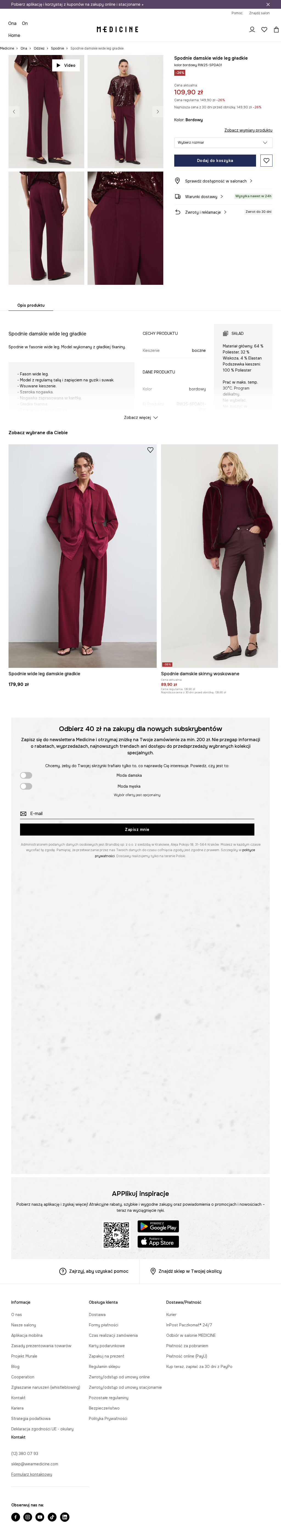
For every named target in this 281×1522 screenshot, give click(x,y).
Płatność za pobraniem (187, 1345)
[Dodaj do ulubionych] (266, 161)
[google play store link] (158, 1227)
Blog (15, 1366)
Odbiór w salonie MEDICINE (191, 1335)
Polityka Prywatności (108, 1418)
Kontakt (18, 1397)
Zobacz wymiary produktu (248, 130)
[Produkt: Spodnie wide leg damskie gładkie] (83, 556)
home (14, 35)
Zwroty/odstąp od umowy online (119, 1377)
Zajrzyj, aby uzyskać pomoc (98, 1271)
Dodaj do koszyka (215, 160)
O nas (16, 1314)
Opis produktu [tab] (30, 305)
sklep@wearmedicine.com (34, 1464)
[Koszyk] (275, 30)
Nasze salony (23, 1325)
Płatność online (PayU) (186, 1356)
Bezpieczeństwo (104, 1408)
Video (69, 65)
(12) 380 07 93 (24, 1453)
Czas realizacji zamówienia (113, 1335)
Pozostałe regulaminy (108, 1397)
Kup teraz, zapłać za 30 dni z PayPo (199, 1366)
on (25, 23)
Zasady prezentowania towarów (41, 1345)
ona (12, 23)
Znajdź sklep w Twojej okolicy (190, 1271)
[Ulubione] (264, 30)
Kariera (17, 1408)
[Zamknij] (268, 4)
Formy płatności (103, 1325)
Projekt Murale (24, 1356)
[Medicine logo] (117, 30)
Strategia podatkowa (30, 1418)
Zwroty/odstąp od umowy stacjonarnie (125, 1387)
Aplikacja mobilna (27, 1335)
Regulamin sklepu (104, 1366)
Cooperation (22, 1377)
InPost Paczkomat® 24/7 (189, 1325)
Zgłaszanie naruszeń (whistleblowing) (45, 1387)
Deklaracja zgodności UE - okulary (42, 1429)
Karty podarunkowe (107, 1345)
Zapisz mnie (137, 829)
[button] (223, 143)
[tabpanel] (140, 367)
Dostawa (97, 1314)
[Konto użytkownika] (252, 30)
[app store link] (158, 1243)
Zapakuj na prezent (106, 1356)
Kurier (171, 1314)
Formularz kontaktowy (31, 1474)
